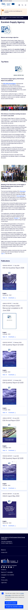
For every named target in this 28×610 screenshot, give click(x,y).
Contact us (3, 569)
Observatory (23, 191)
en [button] (19, 5)
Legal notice (4, 582)
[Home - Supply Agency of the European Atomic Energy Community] (8, 4)
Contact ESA (4, 552)
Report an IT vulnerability (7, 572)
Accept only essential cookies (14, 606)
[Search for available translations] (17, 83)
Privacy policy (4, 580)
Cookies (3, 577)
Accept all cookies (11, 603)
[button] (5, 298)
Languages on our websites (7, 574)
